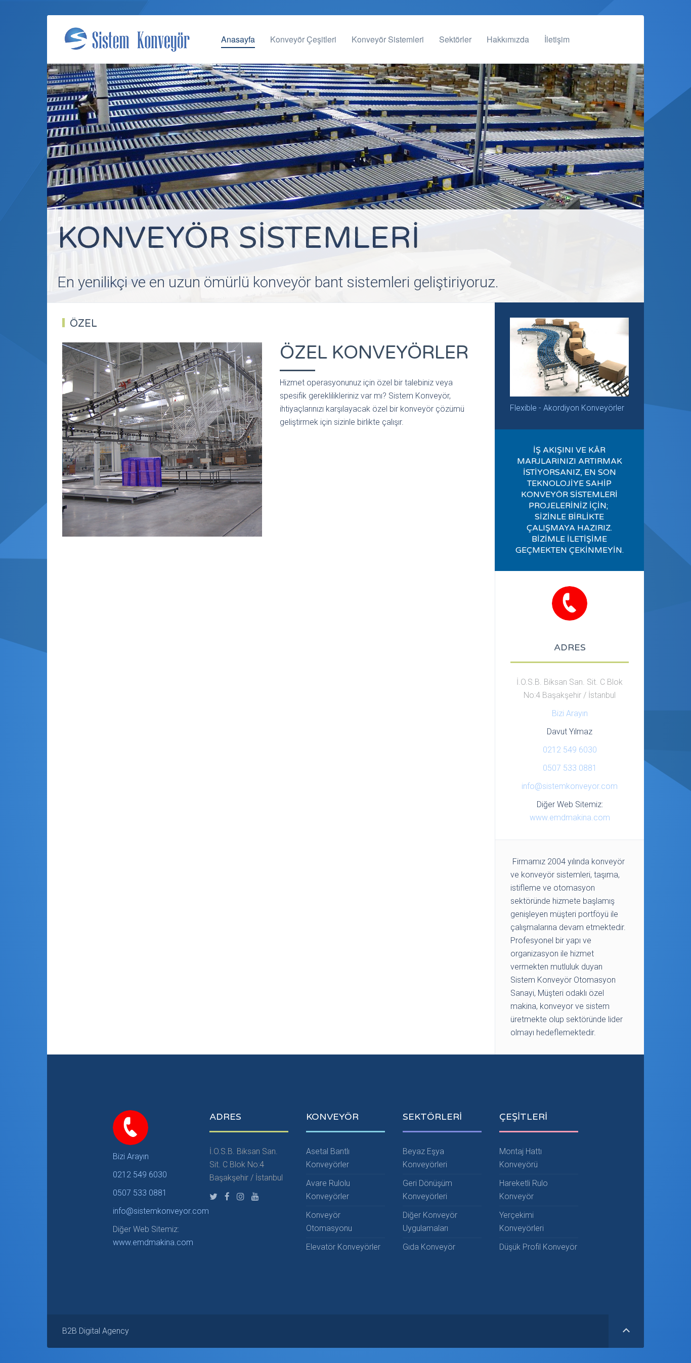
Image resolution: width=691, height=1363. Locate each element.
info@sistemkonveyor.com (570, 786)
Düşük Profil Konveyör (538, 1247)
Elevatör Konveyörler (343, 1247)
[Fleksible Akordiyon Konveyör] (569, 356)
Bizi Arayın (570, 713)
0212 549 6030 (570, 750)
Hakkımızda (508, 39)
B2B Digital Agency (95, 1331)
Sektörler (455, 39)
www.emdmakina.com (570, 817)
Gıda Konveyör (429, 1247)
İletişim (557, 39)
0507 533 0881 (570, 768)
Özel (83, 324)
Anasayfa (238, 39)
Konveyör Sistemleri (388, 39)
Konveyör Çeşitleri (303, 39)
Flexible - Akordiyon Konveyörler (567, 408)
